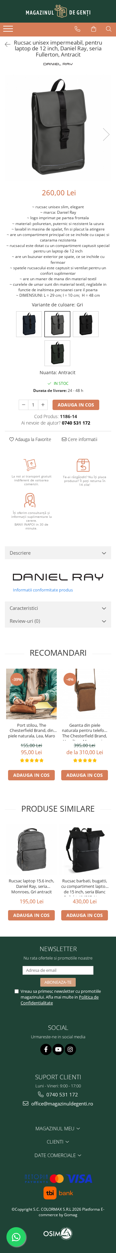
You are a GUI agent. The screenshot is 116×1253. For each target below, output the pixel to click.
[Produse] (9, 31)
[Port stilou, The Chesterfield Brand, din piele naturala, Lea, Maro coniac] (31, 694)
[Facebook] (46, 1049)
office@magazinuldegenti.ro (61, 1103)
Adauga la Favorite (32, 439)
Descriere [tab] (20, 552)
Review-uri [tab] (25, 621)
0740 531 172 (61, 1094)
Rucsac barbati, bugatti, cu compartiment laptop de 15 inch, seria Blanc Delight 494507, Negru (84, 887)
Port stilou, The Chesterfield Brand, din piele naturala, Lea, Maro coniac (31, 732)
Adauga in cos (76, 405)
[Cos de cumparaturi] (94, 29)
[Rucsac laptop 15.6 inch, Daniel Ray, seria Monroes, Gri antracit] (31, 849)
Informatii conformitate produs (43, 590)
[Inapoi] (5, 44)
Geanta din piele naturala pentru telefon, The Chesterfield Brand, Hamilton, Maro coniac (85, 732)
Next (106, 134)
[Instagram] (70, 1049)
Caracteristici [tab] (24, 608)
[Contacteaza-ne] (77, 29)
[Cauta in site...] (109, 29)
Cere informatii (81, 439)
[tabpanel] (58, 128)
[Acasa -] (58, 11)
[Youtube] (58, 1049)
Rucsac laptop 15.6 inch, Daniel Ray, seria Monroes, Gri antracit (31, 886)
